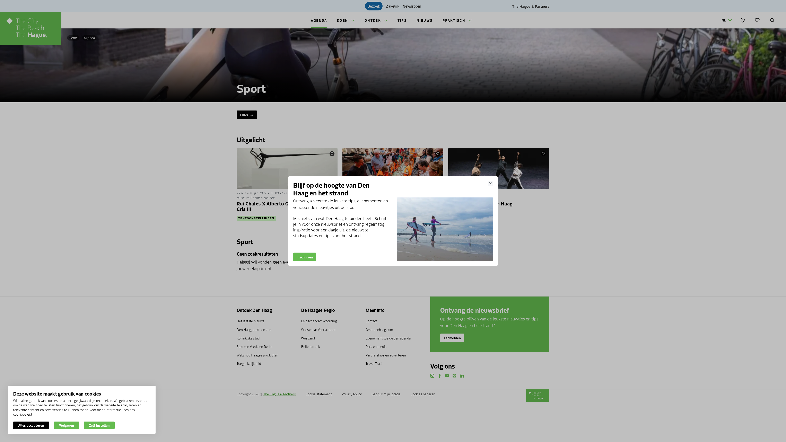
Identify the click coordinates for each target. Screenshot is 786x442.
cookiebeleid (22, 414)
